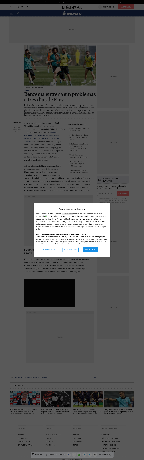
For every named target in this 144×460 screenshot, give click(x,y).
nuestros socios (67, 214)
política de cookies (89, 226)
